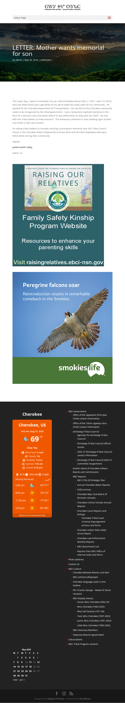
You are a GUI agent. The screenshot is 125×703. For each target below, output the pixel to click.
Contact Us (73, 564)
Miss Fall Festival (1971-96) (90, 611)
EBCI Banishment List (88, 546)
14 (14, 666)
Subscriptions (75, 639)
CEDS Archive (84, 489)
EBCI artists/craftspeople (85, 577)
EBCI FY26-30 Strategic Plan (91, 480)
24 (26, 671)
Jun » (22, 679)
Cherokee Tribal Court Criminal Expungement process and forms (93, 522)
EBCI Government (77, 411)
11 (30, 662)
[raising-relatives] (58, 265)
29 (18, 675)
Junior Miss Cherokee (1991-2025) (94, 620)
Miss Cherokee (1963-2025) (91, 606)
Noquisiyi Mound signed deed (88, 634)
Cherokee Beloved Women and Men (91, 572)
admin (19, 59)
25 (30, 671)
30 (22, 675)
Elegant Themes (56, 698)
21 (14, 671)
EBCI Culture (74, 568)
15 (18, 666)
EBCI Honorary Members (85, 630)
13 (38, 662)
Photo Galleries (76, 559)
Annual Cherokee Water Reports (93, 484)
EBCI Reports (79, 476)
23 (22, 671)
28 (14, 675)
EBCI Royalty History (83, 598)
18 (30, 666)
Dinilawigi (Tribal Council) (86, 431)
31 (26, 675)
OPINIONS (45, 59)
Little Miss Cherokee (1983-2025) (93, 625)
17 (26, 666)
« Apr (15, 679)
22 (18, 671)
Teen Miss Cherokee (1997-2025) (93, 616)
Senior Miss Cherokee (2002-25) (93, 602)
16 (22, 666)
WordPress (85, 698)
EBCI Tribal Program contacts (83, 644)
